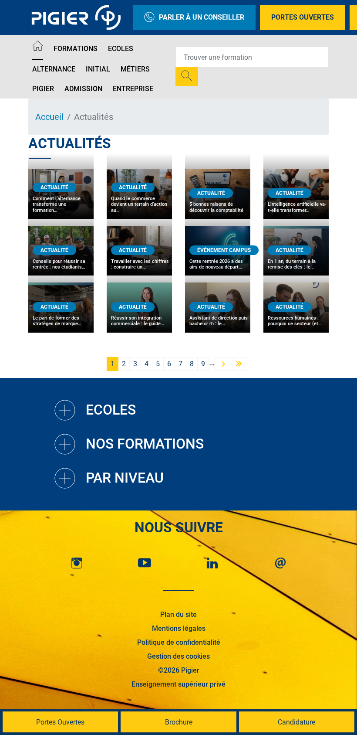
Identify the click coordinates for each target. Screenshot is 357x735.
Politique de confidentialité (178, 642)
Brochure (178, 722)
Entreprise (133, 89)
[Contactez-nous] (280, 563)
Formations (76, 48)
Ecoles (120, 48)
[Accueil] (38, 47)
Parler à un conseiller (201, 17)
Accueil (49, 117)
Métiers (135, 69)
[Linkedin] (212, 563)
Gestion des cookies (178, 656)
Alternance (53, 69)
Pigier (43, 89)
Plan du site (178, 614)
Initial (98, 69)
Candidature (296, 722)
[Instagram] (77, 563)
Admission (83, 89)
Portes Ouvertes (302, 17)
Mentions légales (178, 628)
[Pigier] (78, 17)
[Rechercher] (186, 76)
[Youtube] (144, 563)
